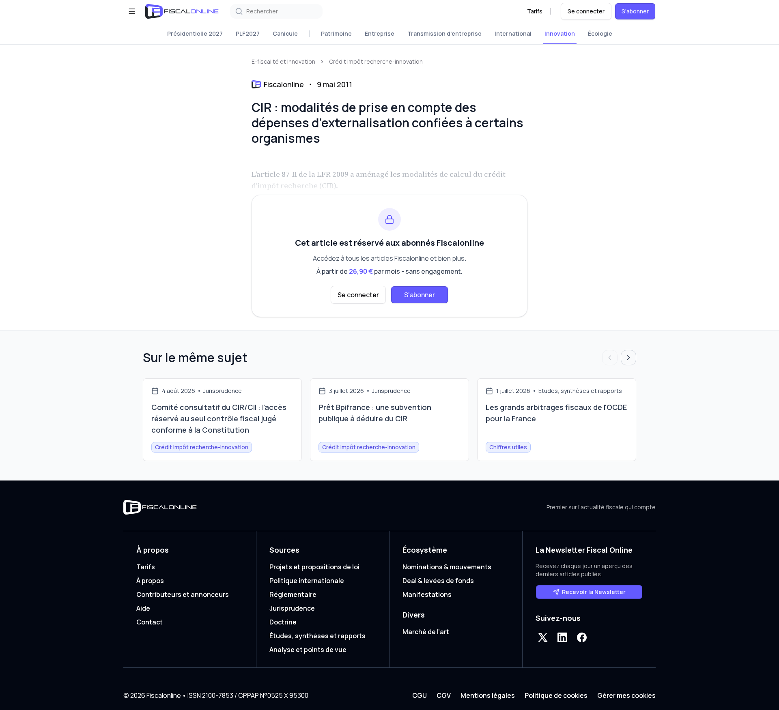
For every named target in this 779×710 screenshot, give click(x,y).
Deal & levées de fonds (438, 580)
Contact (149, 622)
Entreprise (379, 33)
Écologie (600, 33)
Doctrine (283, 622)
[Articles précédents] (610, 357)
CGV (444, 695)
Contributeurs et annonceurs (182, 594)
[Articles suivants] (628, 357)
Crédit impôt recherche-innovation (376, 61)
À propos (150, 580)
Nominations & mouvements (446, 566)
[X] (543, 637)
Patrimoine (336, 33)
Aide (143, 608)
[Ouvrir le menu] (131, 11)
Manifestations (427, 594)
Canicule (285, 33)
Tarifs (534, 11)
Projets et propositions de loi (314, 566)
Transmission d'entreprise (444, 33)
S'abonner (635, 11)
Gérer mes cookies (626, 695)
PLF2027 (248, 33)
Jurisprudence (292, 608)
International (513, 33)
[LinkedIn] (562, 637)
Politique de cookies (556, 695)
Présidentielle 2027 (195, 33)
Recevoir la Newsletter (594, 592)
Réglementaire (292, 594)
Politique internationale (306, 580)
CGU (419, 695)
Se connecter (586, 11)
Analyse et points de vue (307, 649)
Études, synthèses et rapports (317, 635)
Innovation (559, 33)
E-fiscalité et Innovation (283, 61)
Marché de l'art (425, 631)
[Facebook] (582, 637)
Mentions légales (488, 695)
